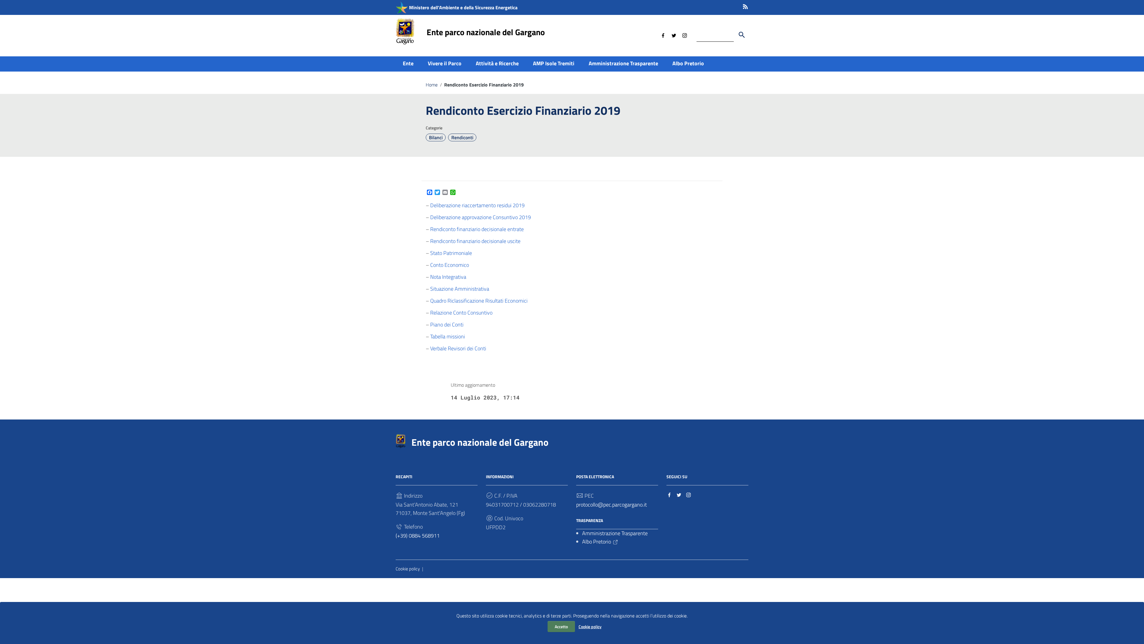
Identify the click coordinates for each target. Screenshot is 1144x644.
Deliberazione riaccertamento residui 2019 (477, 205)
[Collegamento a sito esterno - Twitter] (673, 34)
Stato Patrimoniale (451, 253)
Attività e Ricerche (497, 63)
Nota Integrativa (448, 277)
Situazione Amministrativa (459, 289)
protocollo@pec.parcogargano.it (611, 505)
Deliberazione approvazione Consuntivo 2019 (480, 217)
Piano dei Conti (447, 325)
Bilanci (436, 137)
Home (432, 84)
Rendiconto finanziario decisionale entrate (477, 229)
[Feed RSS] (745, 5)
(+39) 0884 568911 (418, 536)
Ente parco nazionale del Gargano (486, 32)
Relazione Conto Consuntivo (461, 313)
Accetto (561, 626)
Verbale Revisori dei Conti (458, 348)
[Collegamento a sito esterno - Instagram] (684, 34)
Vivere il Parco (444, 63)
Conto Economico (449, 265)
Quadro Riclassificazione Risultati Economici (479, 301)
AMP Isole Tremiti (553, 63)
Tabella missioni (447, 336)
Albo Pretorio (688, 63)
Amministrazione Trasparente (623, 63)
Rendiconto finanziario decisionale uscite (475, 241)
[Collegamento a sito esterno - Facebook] (663, 34)
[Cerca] (741, 34)
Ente (408, 63)
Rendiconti (462, 137)
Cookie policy (590, 626)
